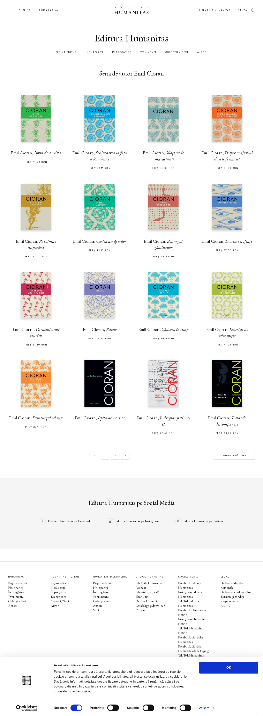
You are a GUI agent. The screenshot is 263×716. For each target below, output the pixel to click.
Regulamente (229, 601)
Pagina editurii (66, 52)
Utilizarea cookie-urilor (235, 592)
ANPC (225, 606)
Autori (202, 52)
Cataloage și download (150, 606)
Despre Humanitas (148, 601)
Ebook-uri (142, 597)
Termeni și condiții (232, 597)
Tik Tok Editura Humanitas (188, 603)
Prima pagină (48, 10)
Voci (96, 610)
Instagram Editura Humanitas (190, 594)
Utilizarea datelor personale (232, 585)
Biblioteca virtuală (147, 592)
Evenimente (148, 52)
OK (228, 667)
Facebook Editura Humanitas (189, 585)
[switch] (113, 708)
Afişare (204, 708)
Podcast (141, 588)
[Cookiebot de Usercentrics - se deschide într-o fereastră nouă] (27, 708)
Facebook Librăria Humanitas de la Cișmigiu (194, 648)
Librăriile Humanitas (215, 10)
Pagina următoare (234, 455)
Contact (141, 610)
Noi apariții (95, 52)
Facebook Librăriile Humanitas (190, 639)
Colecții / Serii (177, 52)
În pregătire (121, 52)
